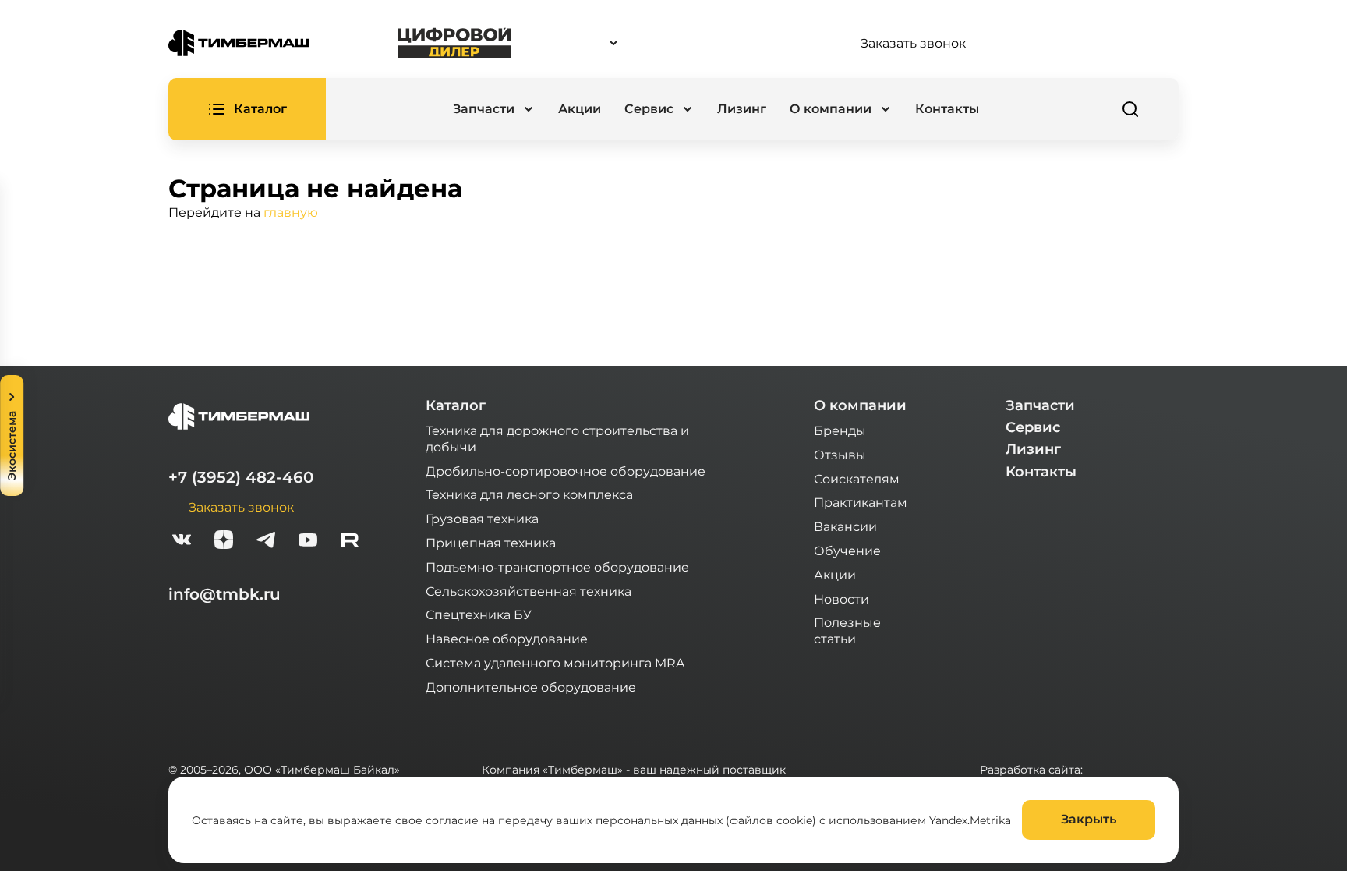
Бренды (840, 430)
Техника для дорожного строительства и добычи (557, 438)
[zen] (223, 541)
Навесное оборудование (507, 638)
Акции (579, 108)
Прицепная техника (491, 542)
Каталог (456, 405)
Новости (841, 598)
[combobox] (685, 43)
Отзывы (840, 454)
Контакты (947, 108)
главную (290, 212)
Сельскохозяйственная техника (528, 590)
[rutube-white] (350, 541)
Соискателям (857, 478)
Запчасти (1040, 405)
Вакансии (845, 526)
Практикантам (860, 502)
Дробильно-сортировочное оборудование (565, 470)
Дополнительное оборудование (531, 686)
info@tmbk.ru (224, 594)
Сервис (1033, 427)
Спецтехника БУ (479, 614)
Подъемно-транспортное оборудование (557, 566)
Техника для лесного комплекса (529, 494)
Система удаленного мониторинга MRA (555, 662)
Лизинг (741, 108)
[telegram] (265, 541)
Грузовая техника (482, 518)
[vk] (181, 541)
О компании (860, 405)
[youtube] (308, 541)
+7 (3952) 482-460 (240, 477)
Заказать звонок (913, 43)
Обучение (847, 550)
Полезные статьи (847, 630)
